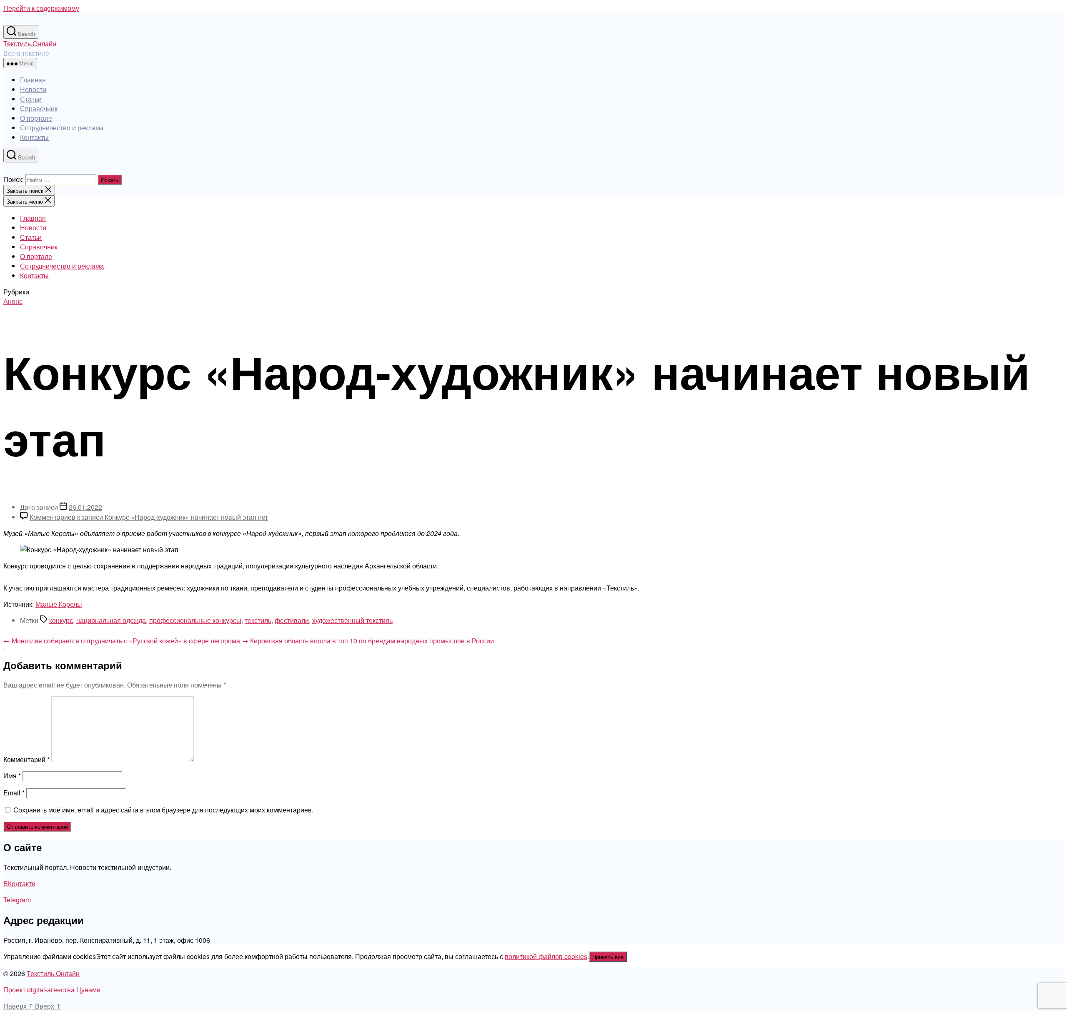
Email (14, 792)
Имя (12, 775)
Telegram (17, 899)
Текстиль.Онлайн (29, 43)
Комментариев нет (149, 517)
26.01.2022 (85, 507)
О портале (36, 118)
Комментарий (26, 759)
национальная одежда (111, 620)
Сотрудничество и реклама (62, 127)
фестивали (292, 620)
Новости (33, 89)
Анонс (13, 301)
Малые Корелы (58, 604)
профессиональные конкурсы (195, 620)
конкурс (61, 620)
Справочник (39, 108)
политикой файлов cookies (546, 956)
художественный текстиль (352, 620)
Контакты (34, 137)
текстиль (258, 620)
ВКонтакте (19, 883)
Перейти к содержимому (41, 8)
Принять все (608, 957)
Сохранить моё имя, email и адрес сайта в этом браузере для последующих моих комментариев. (163, 810)
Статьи (31, 99)
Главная (33, 80)
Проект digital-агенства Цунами (51, 989)
